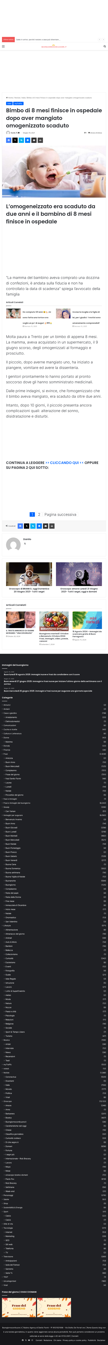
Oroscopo (8, 1101)
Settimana (10, 1187)
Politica (9, 1093)
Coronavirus (11, 1077)
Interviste (10, 1048)
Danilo (13, 133)
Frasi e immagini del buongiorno (17, 803)
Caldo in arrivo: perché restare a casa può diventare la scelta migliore (44, 39)
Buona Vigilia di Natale (15, 876)
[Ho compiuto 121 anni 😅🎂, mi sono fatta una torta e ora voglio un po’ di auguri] (13, 313)
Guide (8, 975)
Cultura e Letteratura (12, 733)
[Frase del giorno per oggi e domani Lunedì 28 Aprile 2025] (19, 1307)
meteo (8, 995)
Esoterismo (10, 962)
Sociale (9, 1028)
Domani (9, 1146)
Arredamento (11, 717)
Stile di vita (8, 1224)
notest (6, 1069)
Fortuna (9, 1150)
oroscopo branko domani (17, 1175)
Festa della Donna (13, 897)
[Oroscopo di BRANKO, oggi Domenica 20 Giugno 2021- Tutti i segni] (29, 574)
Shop (6, 1203)
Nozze (8, 1007)
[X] (15, 140)
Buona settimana (13, 872)
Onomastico (11, 917)
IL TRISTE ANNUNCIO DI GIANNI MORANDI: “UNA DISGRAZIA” (20, 631)
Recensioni (10, 1056)
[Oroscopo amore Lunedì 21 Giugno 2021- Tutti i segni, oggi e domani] (79, 574)
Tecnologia (8, 1228)
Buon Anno (10, 762)
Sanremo (9, 1269)
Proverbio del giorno (14, 795)
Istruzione (10, 983)
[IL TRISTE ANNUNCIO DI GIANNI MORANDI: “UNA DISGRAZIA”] (20, 619)
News (8, 1052)
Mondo (9, 1089)
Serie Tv (9, 1273)
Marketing (10, 1236)
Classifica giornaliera (14, 1134)
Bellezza (9, 950)
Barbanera (10, 1113)
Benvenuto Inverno (14, 819)
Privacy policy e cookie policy (75, 1340)
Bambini (9, 946)
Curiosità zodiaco (13, 1138)
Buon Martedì (11, 836)
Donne (6, 738)
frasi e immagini (10, 799)
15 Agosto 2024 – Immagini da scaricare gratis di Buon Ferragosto (87, 634)
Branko (9, 1118)
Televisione (8, 1257)
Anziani (7, 709)
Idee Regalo (11, 979)
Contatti (75, 1336)
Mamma (9, 742)
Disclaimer (101, 1340)
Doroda (7, 746)
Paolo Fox (10, 1179)
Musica (7, 1040)
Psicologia (10, 1015)
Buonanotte (11, 881)
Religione (9, 1024)
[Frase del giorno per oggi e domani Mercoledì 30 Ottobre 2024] (54, 1307)
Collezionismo (12, 954)
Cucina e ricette (10, 729)
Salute (6, 1199)
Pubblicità (92, 1340)
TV (7, 1252)
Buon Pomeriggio (13, 848)
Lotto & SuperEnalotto (15, 991)
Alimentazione (12, 930)
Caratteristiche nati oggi (16, 1126)
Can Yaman (10, 811)
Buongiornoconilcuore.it (16, 1122)
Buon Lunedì (11, 832)
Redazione (48, 1340)
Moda (8, 999)
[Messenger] (27, 140)
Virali (8, 1097)
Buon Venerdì (11, 860)
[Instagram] (32, 1340)
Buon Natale (11, 844)
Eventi (8, 966)
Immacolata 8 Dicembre (16, 905)
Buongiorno (11, 885)
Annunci (7, 705)
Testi (8, 1060)
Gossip (6, 807)
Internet (9, 1232)
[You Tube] (29, 1340)
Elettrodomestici (13, 721)
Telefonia (9, 1248)
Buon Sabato (11, 856)
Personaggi (8, 1195)
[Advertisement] (54, 18)
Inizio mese (10, 909)
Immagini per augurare (13, 815)
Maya (8, 1167)
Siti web (9, 1244)
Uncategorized (10, 1281)
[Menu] (3, 47)
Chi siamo (57, 1340)
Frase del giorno (13, 774)
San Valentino (11, 921)
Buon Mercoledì (12, 766)
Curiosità (9, 958)
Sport (6, 1212)
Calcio (8, 1216)
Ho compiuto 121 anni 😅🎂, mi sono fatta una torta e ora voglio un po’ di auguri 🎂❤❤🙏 (37, 317)
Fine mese (10, 901)
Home (10, 98)
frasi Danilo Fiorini (13, 778)
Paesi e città (11, 1011)
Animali (9, 938)
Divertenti (10, 1081)
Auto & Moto (11, 942)
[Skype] (21, 140)
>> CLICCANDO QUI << (64, 462)
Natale (8, 791)
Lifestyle (7, 926)
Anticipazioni (11, 1261)
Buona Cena (11, 864)
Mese (8, 1171)
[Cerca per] (104, 47)
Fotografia (10, 970)
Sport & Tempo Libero (15, 1032)
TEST (6, 1277)
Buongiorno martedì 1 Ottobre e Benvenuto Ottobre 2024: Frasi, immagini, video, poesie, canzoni (53, 637)
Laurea (8, 783)
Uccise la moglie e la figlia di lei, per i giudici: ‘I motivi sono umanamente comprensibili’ (86, 317)
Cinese (8, 1130)
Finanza (7, 750)
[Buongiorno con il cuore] (54, 46)
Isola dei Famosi (12, 1265)
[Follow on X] (17, 133)
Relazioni (9, 1020)
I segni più (10, 1154)
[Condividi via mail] (34, 140)
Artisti (8, 1044)
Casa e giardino (10, 713)
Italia (23, 98)
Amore (8, 1105)
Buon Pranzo (11, 852)
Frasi (6, 754)
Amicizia (9, 758)
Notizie (17, 98)
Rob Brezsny (11, 1183)
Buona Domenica (13, 868)
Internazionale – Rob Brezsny (18, 1158)
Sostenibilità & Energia (13, 1207)
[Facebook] (8, 140)
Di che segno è (12, 1142)
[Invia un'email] (18, 133)
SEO (7, 1240)
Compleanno (11, 770)
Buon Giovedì (11, 827)
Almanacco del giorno (15, 934)
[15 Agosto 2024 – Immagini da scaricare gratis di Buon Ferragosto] (87, 620)
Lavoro (9, 987)
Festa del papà (12, 893)
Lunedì (8, 787)
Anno (8, 1109)
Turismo (9, 1036)
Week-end (10, 1191)
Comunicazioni (10, 725)
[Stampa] (40, 140)
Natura (8, 1003)
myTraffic (18, 103)
